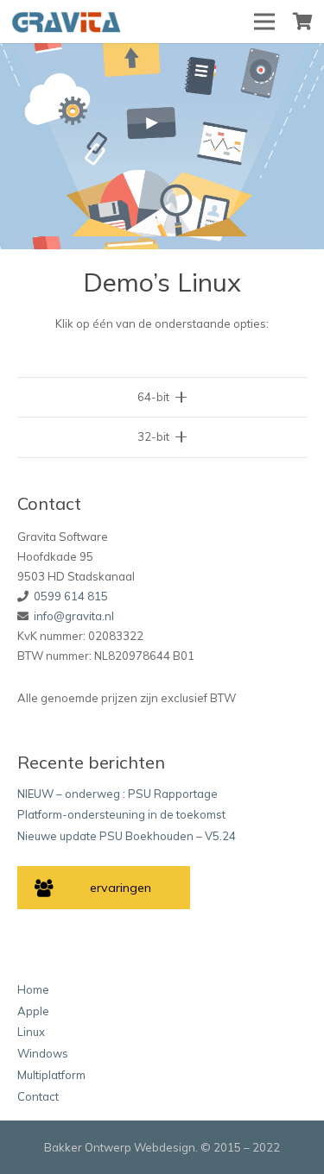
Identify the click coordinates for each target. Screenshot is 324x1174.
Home (33, 989)
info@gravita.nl (74, 616)
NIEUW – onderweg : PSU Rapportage (117, 793)
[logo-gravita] (68, 22)
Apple (33, 1011)
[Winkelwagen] (302, 21)
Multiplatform (51, 1075)
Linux (31, 1032)
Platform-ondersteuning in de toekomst (121, 814)
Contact (38, 1096)
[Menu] (264, 21)
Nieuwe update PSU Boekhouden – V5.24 (126, 836)
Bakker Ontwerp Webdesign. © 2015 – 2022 (162, 1147)
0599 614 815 (71, 596)
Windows (42, 1053)
